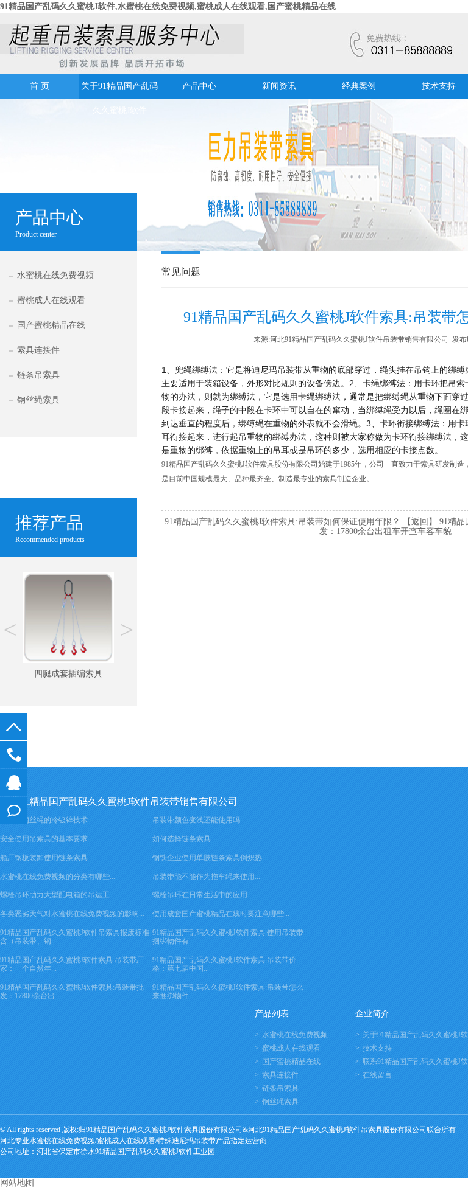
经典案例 (359, 86)
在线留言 (13, 810)
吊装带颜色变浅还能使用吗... (199, 820)
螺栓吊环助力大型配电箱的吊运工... (57, 895)
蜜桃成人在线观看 (51, 300)
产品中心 (199, 86)
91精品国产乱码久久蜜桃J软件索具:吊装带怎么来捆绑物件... (227, 991)
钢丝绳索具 (38, 400)
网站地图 (17, 1182)
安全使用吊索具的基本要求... (46, 839)
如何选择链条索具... (184, 839)
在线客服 (13, 782)
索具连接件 (38, 350)
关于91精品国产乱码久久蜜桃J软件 (119, 90)
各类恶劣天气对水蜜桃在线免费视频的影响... (72, 913)
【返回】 (420, 521)
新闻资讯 (279, 86)
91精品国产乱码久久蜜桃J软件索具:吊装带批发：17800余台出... (72, 991)
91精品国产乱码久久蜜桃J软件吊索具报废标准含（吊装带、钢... (74, 936)
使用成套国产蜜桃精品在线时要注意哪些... (220, 913)
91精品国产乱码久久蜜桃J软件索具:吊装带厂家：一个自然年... (72, 964)
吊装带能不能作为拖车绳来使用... (206, 876)
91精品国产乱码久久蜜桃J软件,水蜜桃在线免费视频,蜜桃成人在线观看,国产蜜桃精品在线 (168, 6)
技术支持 (377, 1048)
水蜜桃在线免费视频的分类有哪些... (57, 876)
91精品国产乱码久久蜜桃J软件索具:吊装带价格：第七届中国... (224, 964)
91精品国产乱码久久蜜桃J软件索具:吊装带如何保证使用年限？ (282, 521)
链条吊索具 (38, 375)
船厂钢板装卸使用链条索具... (46, 857)
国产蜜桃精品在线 (51, 325)
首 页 (39, 86)
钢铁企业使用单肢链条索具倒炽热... (210, 857)
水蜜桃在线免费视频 (55, 275)
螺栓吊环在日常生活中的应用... (202, 895)
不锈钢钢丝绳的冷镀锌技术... (46, 820)
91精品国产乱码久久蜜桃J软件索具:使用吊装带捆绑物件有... (227, 936)
